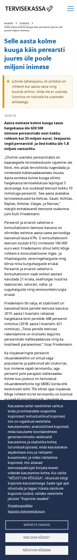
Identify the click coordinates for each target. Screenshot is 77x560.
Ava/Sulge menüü (70, 8)
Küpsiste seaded (37, 525)
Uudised (24, 23)
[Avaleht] (29, 8)
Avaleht (8, 23)
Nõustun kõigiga (37, 550)
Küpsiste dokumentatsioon (26, 511)
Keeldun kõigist (36, 537)
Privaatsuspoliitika (20, 506)
